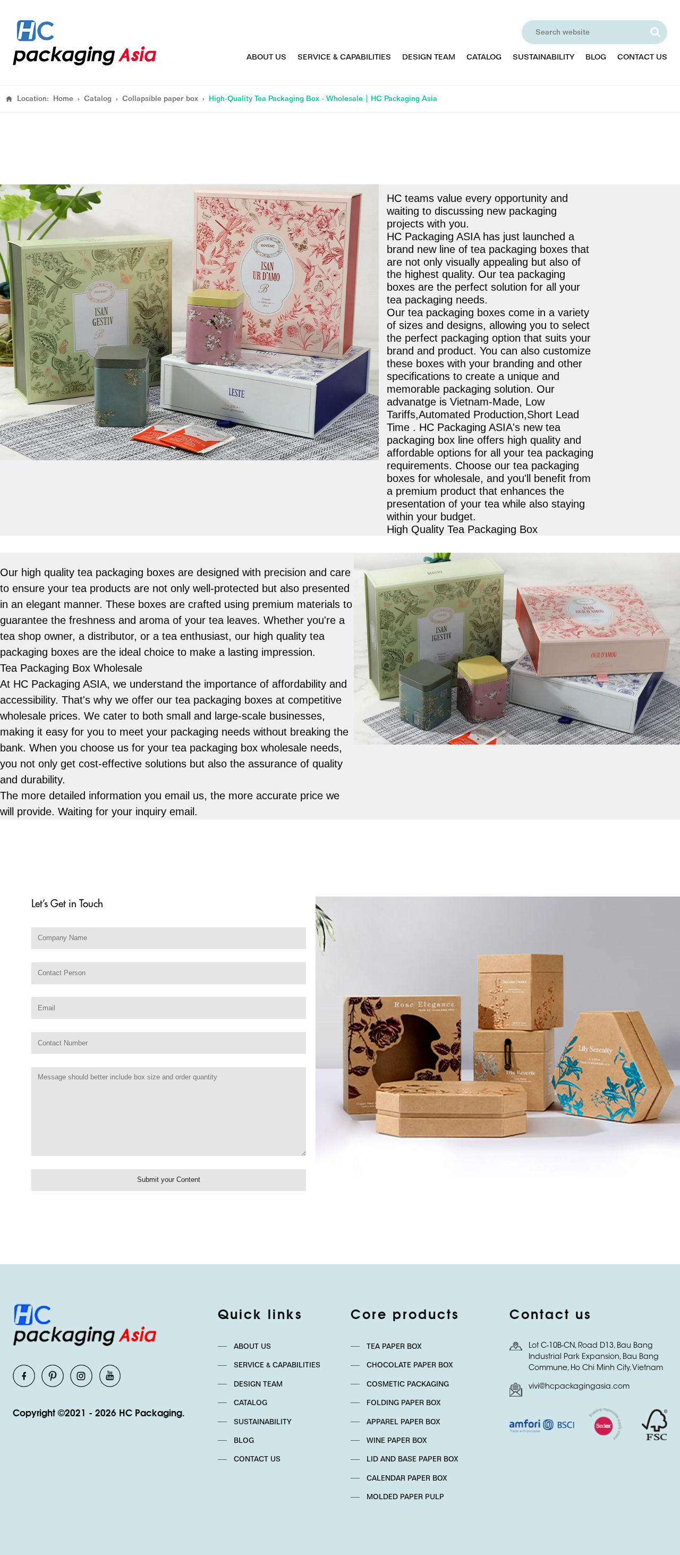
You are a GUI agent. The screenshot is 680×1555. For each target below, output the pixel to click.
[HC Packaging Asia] (84, 42)
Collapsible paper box (160, 98)
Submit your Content (168, 1180)
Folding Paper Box (404, 1402)
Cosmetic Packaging (408, 1384)
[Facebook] (24, 1376)
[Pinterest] (52, 1376)
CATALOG (484, 57)
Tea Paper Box (394, 1346)
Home (63, 98)
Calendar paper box (407, 1478)
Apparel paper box (403, 1421)
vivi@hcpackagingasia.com (579, 1387)
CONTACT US (642, 57)
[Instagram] (81, 1376)
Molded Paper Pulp (405, 1496)
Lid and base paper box (412, 1459)
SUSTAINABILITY (543, 57)
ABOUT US (266, 57)
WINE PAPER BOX (397, 1440)
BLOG (595, 57)
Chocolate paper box (410, 1364)
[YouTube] (110, 1376)
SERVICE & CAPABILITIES (344, 57)
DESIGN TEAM (428, 57)
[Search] (655, 32)
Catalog (98, 98)
